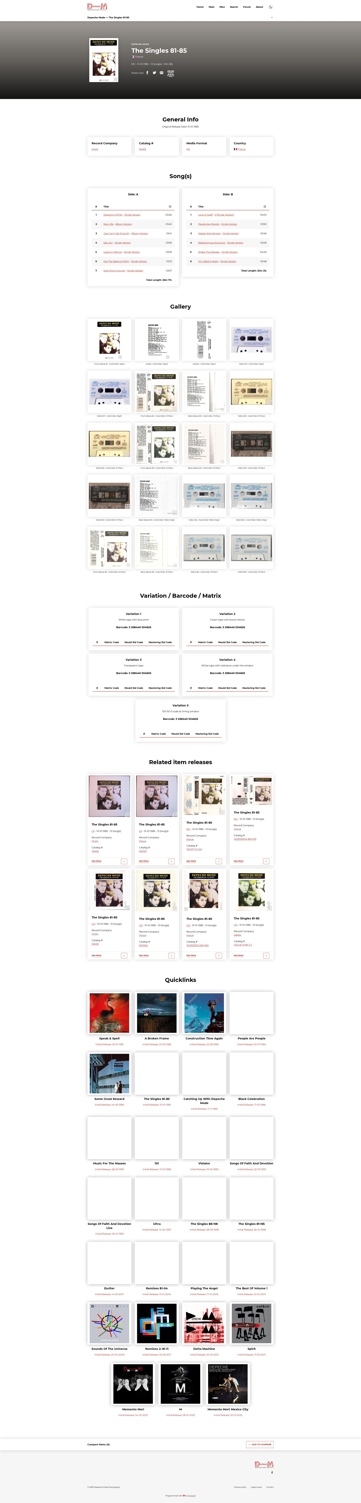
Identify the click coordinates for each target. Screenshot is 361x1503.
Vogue (142, 841)
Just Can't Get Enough (116, 233)
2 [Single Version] (224, 215)
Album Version (123, 224)
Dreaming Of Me (113, 215)
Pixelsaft (192, 1496)
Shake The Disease (208, 252)
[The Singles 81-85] (109, 796)
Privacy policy (240, 1487)
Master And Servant (209, 233)
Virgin (95, 149)
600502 (143, 945)
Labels (237, 935)
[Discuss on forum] (170, 73)
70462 (95, 851)
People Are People (208, 224)
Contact (270, 1487)
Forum (247, 7)
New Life (108, 224)
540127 (143, 851)
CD (93, 924)
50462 (142, 149)
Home (200, 7)
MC (133, 64)
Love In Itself (205, 215)
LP (93, 831)
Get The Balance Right (116, 261)
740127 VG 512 (194, 849)
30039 (95, 944)
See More (96, 861)
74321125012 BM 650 (197, 945)
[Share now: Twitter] (154, 72)
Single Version (132, 215)
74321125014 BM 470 (245, 839)
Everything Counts (114, 270)
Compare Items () (98, 1444)
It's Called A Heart (208, 261)
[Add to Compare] (124, 861)
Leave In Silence (113, 252)
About (259, 7)
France (139, 56)
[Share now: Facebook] (147, 72)
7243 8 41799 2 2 (243, 945)
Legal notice (256, 1487)
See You (108, 242)
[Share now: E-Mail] (161, 72)
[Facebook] (272, 1473)
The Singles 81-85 (159, 50)
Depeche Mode (140, 44)
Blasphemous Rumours (211, 242)
